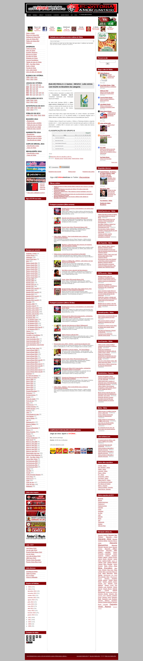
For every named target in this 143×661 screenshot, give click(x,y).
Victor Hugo (29, 476)
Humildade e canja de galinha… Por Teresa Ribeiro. (75, 349)
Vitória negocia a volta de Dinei (70, 334)
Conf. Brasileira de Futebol (105, 482)
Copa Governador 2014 (32, 343)
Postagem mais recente (55, 171)
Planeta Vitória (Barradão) (33, 560)
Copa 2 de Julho (30, 337)
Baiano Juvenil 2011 (31, 271)
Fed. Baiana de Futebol (104, 484)
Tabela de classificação (66, 30)
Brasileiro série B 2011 (32, 311)
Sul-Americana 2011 (31, 465)
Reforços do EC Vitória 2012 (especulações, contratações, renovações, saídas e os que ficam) (77, 316)
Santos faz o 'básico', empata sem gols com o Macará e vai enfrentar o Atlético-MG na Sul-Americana (107, 299)
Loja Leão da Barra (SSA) (33, 556)
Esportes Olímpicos (31, 52)
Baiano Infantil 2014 (31, 269)
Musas (28, 426)
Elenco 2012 (29, 385)
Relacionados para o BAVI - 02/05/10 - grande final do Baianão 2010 (72, 344)
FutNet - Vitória (102, 469)
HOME (29, 15)
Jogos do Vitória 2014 (32, 39)
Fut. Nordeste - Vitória (106, 200)
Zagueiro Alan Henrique (111, 592)
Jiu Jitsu (100, 513)
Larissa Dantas (30, 418)
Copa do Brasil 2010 (32, 354)
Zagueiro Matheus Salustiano (107, 600)
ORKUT (41, 15)
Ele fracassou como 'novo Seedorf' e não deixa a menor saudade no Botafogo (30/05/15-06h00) (107, 261)
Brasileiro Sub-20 (31, 306)
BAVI (27, 261)
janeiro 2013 (31, 615)
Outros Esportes (30, 432)
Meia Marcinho (108, 573)
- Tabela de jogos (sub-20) (33, 128)
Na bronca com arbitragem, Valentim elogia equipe (105, 334)
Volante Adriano (102, 580)
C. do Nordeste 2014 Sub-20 (34, 327)
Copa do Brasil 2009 (32, 352)
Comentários (54, 167)
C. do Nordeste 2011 (32, 321)
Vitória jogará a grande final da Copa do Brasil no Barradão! (70, 254)
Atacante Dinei (104, 539)
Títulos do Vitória (31, 48)
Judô (99, 515)
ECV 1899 (103, 147)
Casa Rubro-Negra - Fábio (107, 85)
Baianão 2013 (30, 294)
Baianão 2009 (30, 280)
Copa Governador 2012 (32, 339)
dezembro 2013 (32, 591)
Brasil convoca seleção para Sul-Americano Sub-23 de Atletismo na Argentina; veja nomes (107, 394)
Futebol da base (30, 408)
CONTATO (56, 15)
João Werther (30, 416)
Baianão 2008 (30, 279)
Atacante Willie (111, 550)
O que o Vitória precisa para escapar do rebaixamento (105, 415)
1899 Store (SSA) (31, 558)
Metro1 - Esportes (102, 485)
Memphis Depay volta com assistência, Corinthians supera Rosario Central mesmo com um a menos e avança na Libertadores (107, 279)
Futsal (99, 509)
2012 (28, 79)
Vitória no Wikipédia (31, 577)
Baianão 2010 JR (31, 284)
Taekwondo (101, 522)
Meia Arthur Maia (110, 566)
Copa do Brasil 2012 (32, 358)
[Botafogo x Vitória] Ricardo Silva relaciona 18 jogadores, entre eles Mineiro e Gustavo (77, 245)
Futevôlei (100, 507)
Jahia (27, 412)
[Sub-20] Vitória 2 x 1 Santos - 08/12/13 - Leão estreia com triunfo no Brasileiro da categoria (70, 85)
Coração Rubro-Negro (106, 97)
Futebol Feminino (31, 406)
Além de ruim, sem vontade (95, 29)
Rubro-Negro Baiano (105, 111)
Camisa (28, 331)
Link (27, 420)
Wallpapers (29, 486)
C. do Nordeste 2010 (32, 319)
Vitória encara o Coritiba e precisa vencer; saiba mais (107, 412)
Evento (28, 397)
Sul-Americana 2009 (32, 461)
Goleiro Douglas (104, 552)
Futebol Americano (103, 502)
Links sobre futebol (31, 70)
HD (72, 15)
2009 (28, 77)
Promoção (29, 436)
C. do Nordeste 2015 (32, 329)
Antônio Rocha (30, 255)
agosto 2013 (31, 599)
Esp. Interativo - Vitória (104, 467)
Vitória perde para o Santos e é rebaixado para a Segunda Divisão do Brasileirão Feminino (107, 383)
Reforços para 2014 (31, 451)
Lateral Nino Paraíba (105, 564)
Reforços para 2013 (31, 449)
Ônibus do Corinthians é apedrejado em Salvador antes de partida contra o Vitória (107, 351)
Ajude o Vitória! (30, 66)
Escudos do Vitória (31, 56)
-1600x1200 (42, 187)
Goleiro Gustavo (111, 555)
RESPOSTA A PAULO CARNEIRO (108, 86)
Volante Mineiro (107, 589)
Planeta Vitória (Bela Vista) (33, 562)
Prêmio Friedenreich (31, 437)
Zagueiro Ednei (102, 595)
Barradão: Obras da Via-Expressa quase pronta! (112, 179)
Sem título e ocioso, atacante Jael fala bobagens (74, 270)
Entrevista (29, 393)
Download (29, 373)
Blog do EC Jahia (105, 188)
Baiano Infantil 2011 (31, 263)
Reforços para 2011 (31, 445)
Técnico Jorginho (110, 578)
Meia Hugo (110, 570)
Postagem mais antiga (88, 171)
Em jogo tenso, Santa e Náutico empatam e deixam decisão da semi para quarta (107, 230)
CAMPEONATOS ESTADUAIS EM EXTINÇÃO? (112, 114)
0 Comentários (65, 167)
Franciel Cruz (30, 404)
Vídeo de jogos (30, 484)
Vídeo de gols (30, 482)
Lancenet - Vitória (102, 471)
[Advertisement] (62, 21)
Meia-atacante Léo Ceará (110, 575)
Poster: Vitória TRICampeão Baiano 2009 (73, 279)
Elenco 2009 (29, 379)
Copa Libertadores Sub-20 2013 (35, 344)
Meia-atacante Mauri (104, 577)
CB (37, 85)
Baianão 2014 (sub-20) (32, 300)
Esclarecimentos (31, 395)
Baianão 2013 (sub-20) (32, 296)
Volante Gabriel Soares (110, 582)
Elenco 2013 (29, 387)
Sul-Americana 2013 (32, 467)
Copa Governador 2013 (32, 341)
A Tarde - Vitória (102, 465)
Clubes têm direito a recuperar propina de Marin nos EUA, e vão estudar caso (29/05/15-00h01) (107, 266)
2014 (35, 79)
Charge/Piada (30, 333)
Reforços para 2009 (31, 441)
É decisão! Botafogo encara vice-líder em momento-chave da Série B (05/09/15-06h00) (107, 251)
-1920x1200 (42, 189)
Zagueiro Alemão (103, 594)
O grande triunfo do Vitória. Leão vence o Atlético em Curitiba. (106, 440)
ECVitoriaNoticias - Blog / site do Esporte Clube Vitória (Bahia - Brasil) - (47, 656)
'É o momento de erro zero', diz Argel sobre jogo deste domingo (106, 428)
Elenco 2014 (29, 389)
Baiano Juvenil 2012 (32, 273)
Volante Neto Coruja (107, 589)
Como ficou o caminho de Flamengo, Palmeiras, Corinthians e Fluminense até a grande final (107, 286)
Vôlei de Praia (102, 526)
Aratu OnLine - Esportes (104, 489)
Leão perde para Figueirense (37, 29)
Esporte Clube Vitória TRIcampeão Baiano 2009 (74, 227)
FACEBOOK (48, 15)
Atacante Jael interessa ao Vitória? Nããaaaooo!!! (75, 218)
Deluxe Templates (95, 656)
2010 (31, 77)
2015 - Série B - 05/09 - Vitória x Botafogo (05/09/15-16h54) (106, 247)
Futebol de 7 (101, 504)
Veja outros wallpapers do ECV (36, 192)
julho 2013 (31, 602)
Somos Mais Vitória (31, 459)
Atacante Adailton (103, 535)
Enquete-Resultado (31, 391)
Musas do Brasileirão (32, 428)
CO (34, 85)
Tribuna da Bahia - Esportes (105, 487)
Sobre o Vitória (30, 33)
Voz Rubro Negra (104, 157)
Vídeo (27, 480)
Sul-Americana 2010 (32, 463)
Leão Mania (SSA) (31, 548)
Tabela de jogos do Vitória (34, 125)
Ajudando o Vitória (31, 253)
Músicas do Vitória (31, 54)
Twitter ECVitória (31, 573)
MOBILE (35, 15)
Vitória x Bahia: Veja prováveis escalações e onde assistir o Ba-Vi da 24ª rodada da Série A (107, 387)
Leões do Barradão (105, 123)
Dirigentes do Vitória (32, 58)
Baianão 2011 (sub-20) (32, 288)
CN (40, 87)
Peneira (28, 434)
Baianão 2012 (30, 290)
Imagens (110, 137)
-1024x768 (42, 183)
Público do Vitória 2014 (32, 41)
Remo (99, 518)
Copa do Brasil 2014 (32, 368)
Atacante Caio (111, 537)
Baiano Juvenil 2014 (32, 277)
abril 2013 (31, 608)
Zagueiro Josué (106, 597)
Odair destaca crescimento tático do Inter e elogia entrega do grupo (107, 316)
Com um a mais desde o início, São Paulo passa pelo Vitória (107, 361)
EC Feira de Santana (32, 375)
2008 (28, 108)
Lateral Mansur (112, 562)
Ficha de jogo (30, 401)
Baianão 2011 (30, 286)
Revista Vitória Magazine (33, 455)
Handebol (100, 511)
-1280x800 (42, 185)
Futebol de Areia (102, 506)
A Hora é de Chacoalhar (105, 158)
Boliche (100, 500)
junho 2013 (31, 604)
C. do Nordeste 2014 (32, 325)
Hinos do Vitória (30, 50)
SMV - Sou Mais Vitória (32, 64)
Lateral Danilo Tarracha (105, 559)
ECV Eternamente (105, 135)
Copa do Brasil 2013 (32, 362)
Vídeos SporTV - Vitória (104, 480)
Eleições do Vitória (31, 377)
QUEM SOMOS (65, 15)
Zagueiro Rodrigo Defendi (105, 602)
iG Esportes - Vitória (103, 476)
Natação (100, 516)
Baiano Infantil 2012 (31, 265)
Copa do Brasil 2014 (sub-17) (34, 369)
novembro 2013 (32, 593)
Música (28, 430)
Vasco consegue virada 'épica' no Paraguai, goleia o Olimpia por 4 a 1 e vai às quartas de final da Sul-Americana (107, 293)
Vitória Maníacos (104, 73)
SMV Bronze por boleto (110, 29)
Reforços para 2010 (31, 443)
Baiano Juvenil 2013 (32, 275)
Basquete (100, 498)
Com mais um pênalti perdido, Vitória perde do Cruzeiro (106, 423)
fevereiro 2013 (32, 612)
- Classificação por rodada (33, 127)
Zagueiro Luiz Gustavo (109, 599)
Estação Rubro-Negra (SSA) (34, 552)
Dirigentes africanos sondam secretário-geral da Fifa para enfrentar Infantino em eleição (106, 399)
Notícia (81, 158)
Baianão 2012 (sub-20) (32, 292)
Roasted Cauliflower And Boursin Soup (111, 76)
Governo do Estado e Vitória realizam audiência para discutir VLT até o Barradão (106, 378)
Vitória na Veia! (104, 90)
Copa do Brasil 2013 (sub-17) (34, 364)
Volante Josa (102, 583)
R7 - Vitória (101, 474)
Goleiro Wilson (102, 557)
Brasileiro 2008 (30, 304)
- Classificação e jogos (32, 145)
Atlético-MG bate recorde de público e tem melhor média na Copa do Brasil (107, 216)
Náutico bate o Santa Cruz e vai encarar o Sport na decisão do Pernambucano (106, 221)
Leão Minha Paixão (105, 104)
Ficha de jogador (31, 399)
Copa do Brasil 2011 (31, 356)
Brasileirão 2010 (30, 317)
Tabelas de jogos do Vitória (33, 62)
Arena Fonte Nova (31, 259)
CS (40, 85)
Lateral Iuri (114, 560)
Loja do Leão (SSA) (31, 550)
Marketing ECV (30, 422)
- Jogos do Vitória (31, 147)
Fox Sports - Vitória (103, 478)
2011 (35, 77)
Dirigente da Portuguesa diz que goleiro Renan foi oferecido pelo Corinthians (75, 378)
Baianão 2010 (30, 282)
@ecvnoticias (84, 177)
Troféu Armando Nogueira (33, 474)
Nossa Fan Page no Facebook (52, 29)
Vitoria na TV (30, 478)
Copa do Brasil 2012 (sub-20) (34, 360)
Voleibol (100, 524)
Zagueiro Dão (113, 594)
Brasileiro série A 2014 (32, 310)
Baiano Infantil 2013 (31, 267)
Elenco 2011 (29, 383)
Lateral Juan (102, 562)
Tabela (28, 469)
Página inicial (71, 171)
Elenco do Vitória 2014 (32, 35)
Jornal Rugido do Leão (32, 414)
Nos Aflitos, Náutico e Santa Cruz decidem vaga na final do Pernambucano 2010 (106, 226)
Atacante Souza (107, 547)
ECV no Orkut (30, 575)
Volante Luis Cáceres (105, 587)
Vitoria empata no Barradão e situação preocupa (106, 449)
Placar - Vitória (102, 473)
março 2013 (31, 610)
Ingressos (29, 43)
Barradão (28, 302)
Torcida (28, 472)
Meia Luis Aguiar (107, 571)
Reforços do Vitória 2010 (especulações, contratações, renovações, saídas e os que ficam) (76, 369)
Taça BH (28, 470)
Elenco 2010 (29, 381)
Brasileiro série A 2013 (32, 308)
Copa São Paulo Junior (32, 348)
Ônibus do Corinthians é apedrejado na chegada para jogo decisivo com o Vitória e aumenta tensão (107, 357)
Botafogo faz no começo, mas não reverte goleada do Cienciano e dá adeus (107, 305)
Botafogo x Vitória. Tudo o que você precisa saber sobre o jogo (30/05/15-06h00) (107, 256)
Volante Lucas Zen (111, 585)
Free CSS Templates (110, 656)
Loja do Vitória (30, 554)
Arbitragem (29, 257)
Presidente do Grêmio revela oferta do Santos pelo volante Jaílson (107, 326)
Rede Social (29, 439)
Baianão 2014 (30, 298)
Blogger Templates (82, 656)
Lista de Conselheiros (32, 60)
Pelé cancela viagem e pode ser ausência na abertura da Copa (106, 321)
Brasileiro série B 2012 (32, 313)
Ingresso (28, 410)
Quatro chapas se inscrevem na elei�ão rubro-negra (106, 420)
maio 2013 (31, 606)
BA (31, 85)
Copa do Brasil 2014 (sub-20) (34, 371)
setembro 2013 (32, 597)
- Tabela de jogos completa (33, 123)
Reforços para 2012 (31, 447)
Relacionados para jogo (32, 453)
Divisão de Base (67, 158)
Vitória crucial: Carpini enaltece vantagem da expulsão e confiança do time (107, 346)
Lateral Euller (106, 561)
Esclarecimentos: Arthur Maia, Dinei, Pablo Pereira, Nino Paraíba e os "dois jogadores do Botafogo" (77, 289)
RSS (76, 15)
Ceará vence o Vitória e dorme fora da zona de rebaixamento (107, 364)
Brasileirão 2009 (30, 315)
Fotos (27, 403)
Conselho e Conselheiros (33, 335)
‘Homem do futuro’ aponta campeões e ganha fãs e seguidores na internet (105, 235)
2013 (31, 79)
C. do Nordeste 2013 (32, 323)
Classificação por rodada (34, 140)
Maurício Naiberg (31, 424)
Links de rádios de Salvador (34, 72)
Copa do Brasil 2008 (32, 350)
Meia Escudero (105, 568)
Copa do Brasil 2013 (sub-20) (34, 366)
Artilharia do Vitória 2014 (33, 37)
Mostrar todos (114, 162)
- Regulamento (30, 121)
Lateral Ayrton (112, 557)
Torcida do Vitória (31, 68)
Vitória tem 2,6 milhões (81, 29)
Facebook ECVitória (31, 571)
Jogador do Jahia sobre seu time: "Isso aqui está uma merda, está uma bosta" (112, 193)
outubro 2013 (31, 595)
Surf (99, 520)
